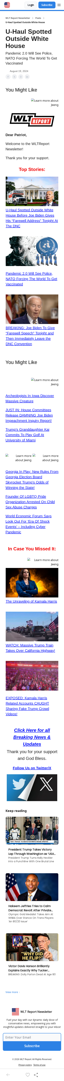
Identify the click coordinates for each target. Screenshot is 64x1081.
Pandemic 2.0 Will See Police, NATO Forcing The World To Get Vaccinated (31, 279)
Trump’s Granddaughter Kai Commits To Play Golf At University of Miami (27, 435)
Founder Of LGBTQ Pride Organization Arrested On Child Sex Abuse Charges (30, 502)
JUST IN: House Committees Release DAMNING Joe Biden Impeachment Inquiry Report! (29, 415)
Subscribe (46, 5)
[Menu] (59, 4)
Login (31, 5)
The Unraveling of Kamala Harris (31, 601)
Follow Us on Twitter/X (32, 768)
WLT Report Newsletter (18, 18)
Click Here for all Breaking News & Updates (32, 737)
